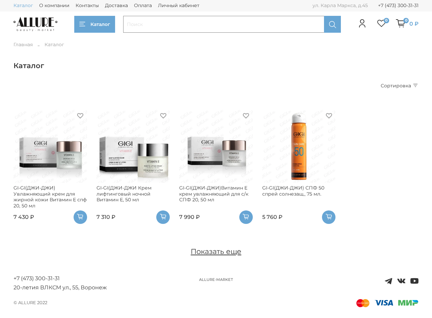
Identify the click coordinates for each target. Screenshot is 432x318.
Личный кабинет (178, 5)
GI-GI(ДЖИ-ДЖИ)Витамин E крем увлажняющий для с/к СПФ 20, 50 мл (213, 194)
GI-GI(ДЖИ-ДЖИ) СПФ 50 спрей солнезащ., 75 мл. (293, 191)
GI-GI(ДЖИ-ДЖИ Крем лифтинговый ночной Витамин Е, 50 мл (124, 194)
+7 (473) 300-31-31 (398, 5)
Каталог (23, 5)
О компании (54, 5)
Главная (23, 44)
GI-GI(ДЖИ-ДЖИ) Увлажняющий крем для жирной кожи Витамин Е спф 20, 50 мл (50, 197)
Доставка (116, 5)
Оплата (143, 5)
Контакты (87, 5)
